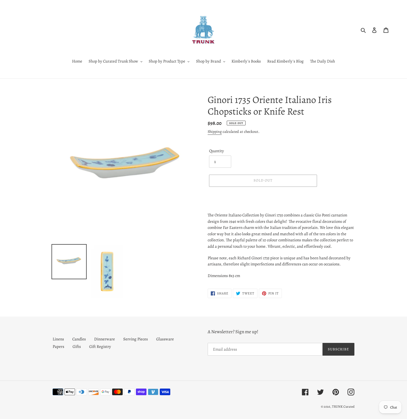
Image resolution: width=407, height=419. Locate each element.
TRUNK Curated (343, 406)
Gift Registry (100, 346)
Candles (79, 339)
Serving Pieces (135, 339)
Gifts (77, 346)
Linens (58, 339)
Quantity (216, 151)
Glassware (165, 339)
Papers (58, 346)
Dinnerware (104, 339)
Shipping (215, 131)
